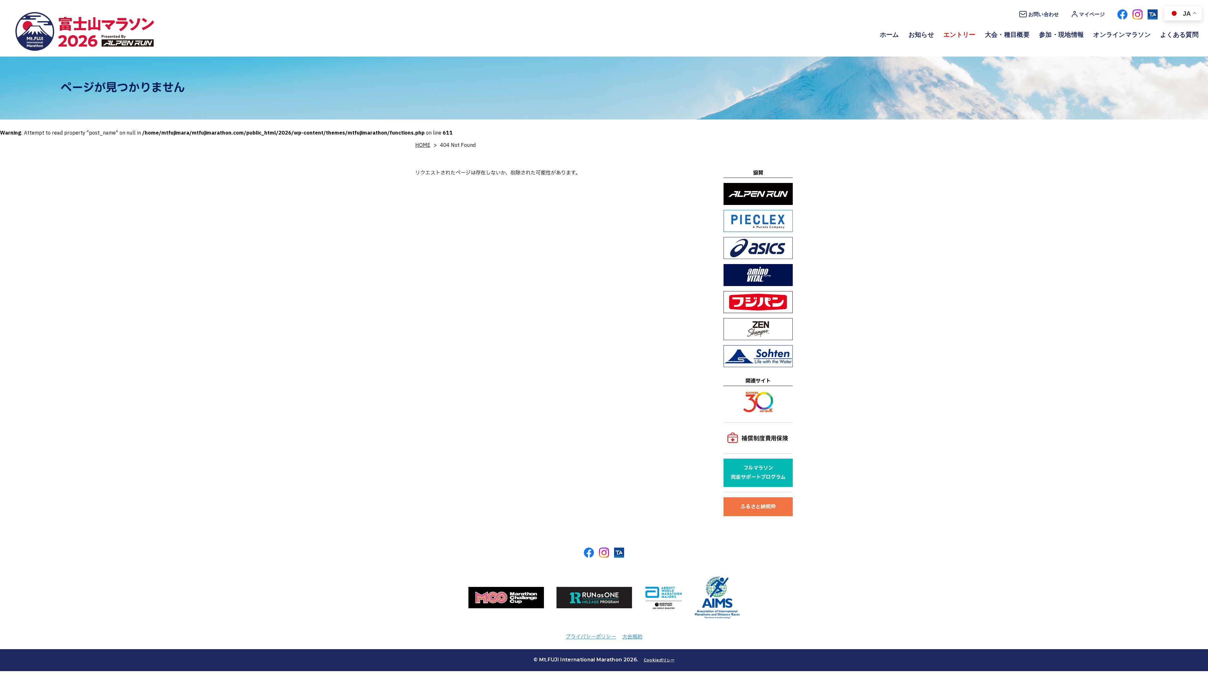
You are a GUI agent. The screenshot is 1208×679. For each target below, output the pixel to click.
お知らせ (921, 34)
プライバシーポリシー (591, 637)
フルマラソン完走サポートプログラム (758, 472)
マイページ (1092, 14)
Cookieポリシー (659, 660)
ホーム (889, 34)
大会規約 (632, 637)
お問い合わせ (1043, 14)
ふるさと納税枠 (758, 507)
